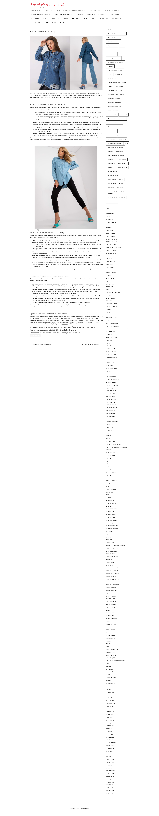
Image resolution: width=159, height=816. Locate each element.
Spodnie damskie (111, 511)
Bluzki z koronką (111, 253)
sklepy (108, 495)
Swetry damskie (111, 596)
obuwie (93, 18)
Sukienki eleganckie (111, 551)
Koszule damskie (36, 10)
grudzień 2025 (110, 703)
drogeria (45, 18)
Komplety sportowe (112, 385)
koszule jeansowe (78, 122)
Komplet (108, 371)
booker (109, 54)
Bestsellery (109, 219)
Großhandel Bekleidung (96, 264)
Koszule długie (110, 393)
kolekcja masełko (111, 351)
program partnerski (112, 478)
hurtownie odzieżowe (112, 326)
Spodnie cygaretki (111, 509)
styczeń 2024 (110, 768)
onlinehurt (110, 151)
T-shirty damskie (111, 624)
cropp (108, 289)
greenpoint (110, 86)
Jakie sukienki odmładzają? (114, 102)
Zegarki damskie (111, 683)
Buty (107, 281)
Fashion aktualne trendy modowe (116, 315)
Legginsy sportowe (112, 421)
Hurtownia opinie (95, 10)
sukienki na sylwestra (112, 573)
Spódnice (109, 497)
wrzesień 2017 (110, 790)
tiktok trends (110, 629)
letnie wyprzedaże (112, 114)
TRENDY (47, 22)
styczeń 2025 (110, 734)
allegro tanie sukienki (113, 41)
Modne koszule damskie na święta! (42, 344)
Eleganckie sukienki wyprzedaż (115, 70)
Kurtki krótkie (110, 402)
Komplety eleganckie (112, 382)
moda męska (110, 438)
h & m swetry (119, 86)
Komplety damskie (111, 374)
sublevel (108, 534)
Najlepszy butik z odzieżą (112, 10)
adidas (108, 208)
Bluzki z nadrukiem (111, 256)
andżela (122, 46)
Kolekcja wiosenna (112, 360)
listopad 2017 (110, 787)
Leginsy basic (110, 424)
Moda (85, 18)
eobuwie (108, 309)
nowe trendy (65, 324)
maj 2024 (108, 756)
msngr (126, 143)
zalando (121, 183)
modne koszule (41, 266)
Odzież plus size (110, 455)
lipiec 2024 (109, 751)
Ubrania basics (110, 652)
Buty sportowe (110, 287)
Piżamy (108, 464)
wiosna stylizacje (112, 183)
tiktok (108, 627)
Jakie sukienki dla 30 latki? (114, 98)
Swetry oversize (111, 604)
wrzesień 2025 (110, 711)
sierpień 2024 (110, 748)
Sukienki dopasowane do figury (115, 545)
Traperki (108, 641)
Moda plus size (110, 441)
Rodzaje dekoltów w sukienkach (41, 14)
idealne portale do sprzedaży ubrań (117, 329)
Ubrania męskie (110, 658)
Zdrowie (108, 680)
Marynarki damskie (111, 430)
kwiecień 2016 (110, 793)
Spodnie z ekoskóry (112, 525)
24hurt (109, 29)
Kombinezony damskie (112, 368)
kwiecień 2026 (110, 692)
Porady (108, 469)
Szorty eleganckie (111, 618)
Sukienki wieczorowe (112, 585)
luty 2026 (109, 697)
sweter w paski (111, 167)
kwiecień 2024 (110, 759)
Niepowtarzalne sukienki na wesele (116, 447)
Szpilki (108, 621)
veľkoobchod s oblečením (66, 330)
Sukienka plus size (45, 333)
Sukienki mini (110, 565)
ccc (115, 54)
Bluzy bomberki (110, 261)
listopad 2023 (110, 773)
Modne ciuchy (49, 10)
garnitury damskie (112, 78)
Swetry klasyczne (111, 601)
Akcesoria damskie (111, 211)
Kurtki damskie (76, 18)
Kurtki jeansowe (111, 399)
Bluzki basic (109, 230)
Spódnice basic (110, 500)
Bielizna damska (111, 222)
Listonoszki (109, 427)
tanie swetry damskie (113, 175)
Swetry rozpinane (111, 607)
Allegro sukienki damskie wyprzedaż (116, 33)
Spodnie (108, 506)
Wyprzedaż (109, 669)
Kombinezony (110, 365)
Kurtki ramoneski (111, 413)
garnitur (109, 74)
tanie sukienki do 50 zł (113, 171)
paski (107, 461)
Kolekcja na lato (111, 354)
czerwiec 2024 (110, 754)
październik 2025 (111, 709)
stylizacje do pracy (122, 163)
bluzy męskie (110, 267)
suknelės (73, 293)
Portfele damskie (111, 475)
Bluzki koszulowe (111, 239)
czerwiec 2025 (110, 720)
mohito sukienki (111, 139)
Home (53, 18)
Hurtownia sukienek (112, 323)
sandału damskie (117, 18)
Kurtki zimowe (110, 416)
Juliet (75, 810)
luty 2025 (109, 731)
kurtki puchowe (111, 410)
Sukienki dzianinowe (112, 548)
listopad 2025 (110, 706)
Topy (107, 632)
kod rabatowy (110, 346)
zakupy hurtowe (111, 677)
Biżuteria (109, 228)
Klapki (108, 343)
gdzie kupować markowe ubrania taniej (117, 82)
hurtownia (39, 119)
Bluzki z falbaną (111, 250)
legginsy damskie (111, 419)
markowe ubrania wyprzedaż (115, 135)
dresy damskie (110, 298)
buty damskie (35, 18)
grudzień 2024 (110, 737)
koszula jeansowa (34, 97)
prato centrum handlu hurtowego (116, 155)
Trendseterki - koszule (47, 4)
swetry (108, 593)
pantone (108, 458)
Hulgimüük (87, 244)
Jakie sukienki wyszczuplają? (114, 106)
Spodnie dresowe (111, 514)
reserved (108, 483)
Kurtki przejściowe (112, 407)
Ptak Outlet (41, 257)
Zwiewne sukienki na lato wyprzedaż (116, 197)
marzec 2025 (110, 728)
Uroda (54, 22)
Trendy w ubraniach (112, 649)
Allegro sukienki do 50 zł (113, 37)
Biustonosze (110, 225)
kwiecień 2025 (110, 726)
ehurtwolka (110, 66)
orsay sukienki (119, 151)
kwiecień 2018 (110, 782)
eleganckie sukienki (111, 306)
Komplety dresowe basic (113, 379)
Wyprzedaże (109, 672)
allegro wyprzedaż (112, 46)
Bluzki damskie (102, 14)
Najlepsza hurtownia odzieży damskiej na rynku (69, 14)
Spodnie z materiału (112, 528)
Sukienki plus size (111, 576)
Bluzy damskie (115, 14)
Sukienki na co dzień (112, 568)
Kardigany (109, 340)
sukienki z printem (111, 590)
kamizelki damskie (111, 337)
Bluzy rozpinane (111, 270)
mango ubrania (123, 114)
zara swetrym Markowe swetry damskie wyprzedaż (117, 192)
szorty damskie (110, 615)
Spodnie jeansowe (111, 520)
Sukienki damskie (36, 22)
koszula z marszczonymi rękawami (47, 286)
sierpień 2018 (110, 776)
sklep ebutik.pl (111, 163)
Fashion (108, 312)
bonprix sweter (118, 50)
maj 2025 (108, 723)
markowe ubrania (112, 131)
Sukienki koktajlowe (112, 556)
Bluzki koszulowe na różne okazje (91, 344)
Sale (107, 486)
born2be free (110, 278)
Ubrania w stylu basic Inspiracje (115, 660)
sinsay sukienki (122, 159)
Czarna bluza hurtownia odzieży (62, 327)
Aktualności (91, 14)
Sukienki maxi (110, 559)
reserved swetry (112, 159)
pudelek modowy (111, 480)
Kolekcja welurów (111, 357)
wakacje (108, 666)
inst (121, 90)
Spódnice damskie (111, 503)
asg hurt (110, 50)
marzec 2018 (110, 785)
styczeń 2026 (110, 700)
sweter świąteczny (122, 167)
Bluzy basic (109, 258)
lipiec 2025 (109, 717)
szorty (108, 610)
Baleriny (108, 216)
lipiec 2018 (109, 779)
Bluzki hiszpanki (110, 236)
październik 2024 (111, 742)
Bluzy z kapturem (111, 272)
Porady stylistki (103, 18)
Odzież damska (110, 452)
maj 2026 (108, 689)
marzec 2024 (110, 762)
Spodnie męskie (110, 523)
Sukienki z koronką (111, 587)
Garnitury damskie (111, 317)
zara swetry (120, 187)
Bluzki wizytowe (111, 244)
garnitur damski (118, 74)
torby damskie (110, 635)
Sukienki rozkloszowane (113, 579)
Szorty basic (110, 613)
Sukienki (108, 537)
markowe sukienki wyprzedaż (115, 123)
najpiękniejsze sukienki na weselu (115, 147)
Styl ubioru (109, 531)
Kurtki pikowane (111, 405)
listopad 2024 (110, 740)
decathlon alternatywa (113, 292)
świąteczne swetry (112, 201)
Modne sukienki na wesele (113, 444)
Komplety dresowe (111, 376)
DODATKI (108, 295)
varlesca (121, 179)
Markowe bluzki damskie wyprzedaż (116, 118)
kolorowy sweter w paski (114, 110)
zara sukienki (111, 187)
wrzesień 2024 (110, 745)
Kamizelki (109, 334)
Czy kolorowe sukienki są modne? (116, 62)
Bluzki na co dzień (111, 242)
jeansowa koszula (41, 291)
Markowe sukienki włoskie (114, 127)
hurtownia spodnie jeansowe (40, 300)
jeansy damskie (110, 332)
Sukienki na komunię (112, 570)
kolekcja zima (110, 362)
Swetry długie (110, 599)
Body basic (109, 275)
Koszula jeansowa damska (36, 107)
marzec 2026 (110, 695)
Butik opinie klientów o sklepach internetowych (72, 10)
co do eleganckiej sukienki (114, 58)
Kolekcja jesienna (111, 348)
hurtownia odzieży (68, 287)
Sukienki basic (110, 540)
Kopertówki (109, 388)
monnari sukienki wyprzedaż (114, 143)
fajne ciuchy (60, 232)
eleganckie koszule (111, 303)
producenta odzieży (38, 131)
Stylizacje (33, 314)
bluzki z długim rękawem (113, 247)
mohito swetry (122, 139)
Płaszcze (108, 466)
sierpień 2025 (110, 714)
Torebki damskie (111, 638)
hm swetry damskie (112, 90)
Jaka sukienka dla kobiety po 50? (116, 94)
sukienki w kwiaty (111, 582)
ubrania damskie (112, 179)
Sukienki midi (110, 562)
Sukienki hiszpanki (111, 554)
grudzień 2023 (110, 771)
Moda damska (110, 436)
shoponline (109, 492)
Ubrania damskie (111, 655)
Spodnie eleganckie (111, 517)
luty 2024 (109, 765)
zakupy (62, 22)
